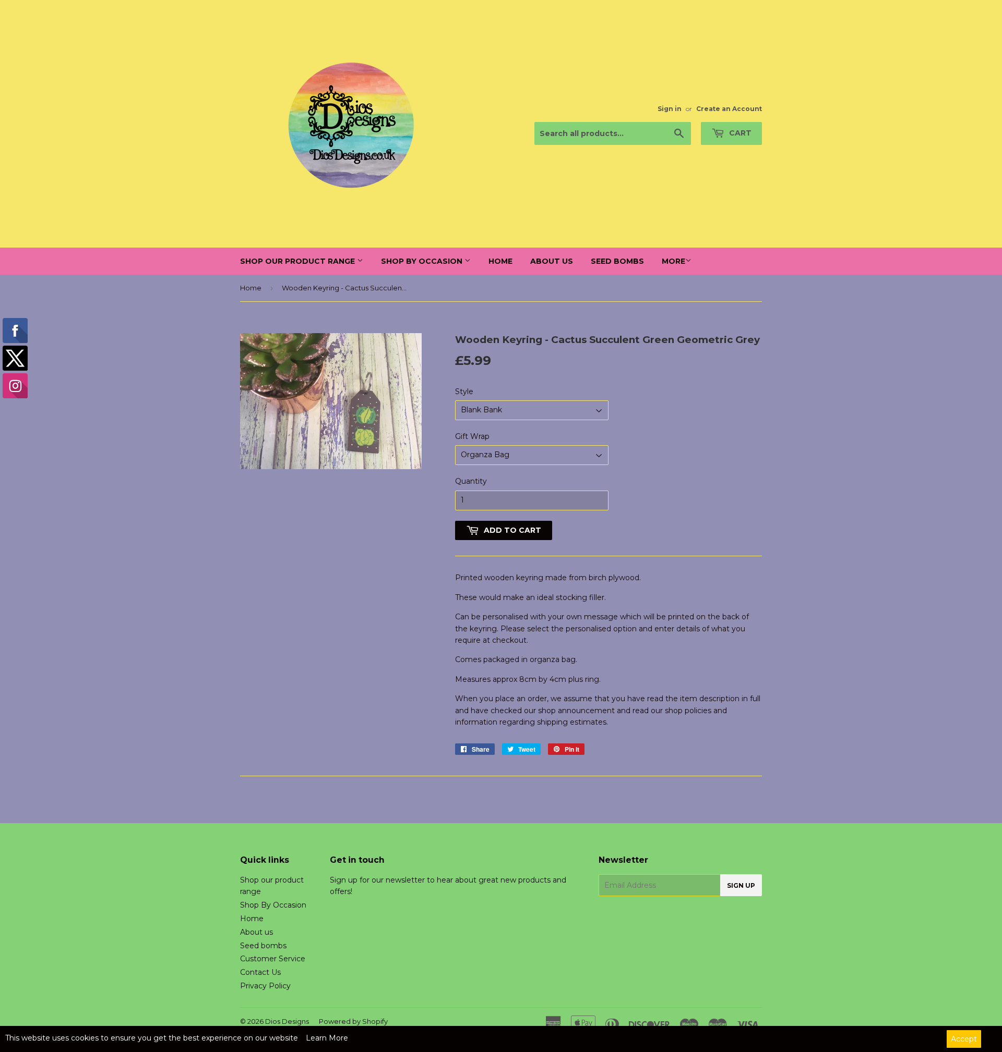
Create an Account (729, 109)
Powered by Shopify (353, 1021)
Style (464, 391)
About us (551, 261)
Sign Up (741, 885)
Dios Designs (287, 1021)
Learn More (327, 1038)
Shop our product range (298, 261)
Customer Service (272, 958)
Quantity (471, 481)
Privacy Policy (265, 985)
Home (500, 261)
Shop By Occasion (422, 261)
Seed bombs (617, 261)
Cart (739, 133)
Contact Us (260, 972)
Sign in (670, 109)
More (673, 261)
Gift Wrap (472, 436)
